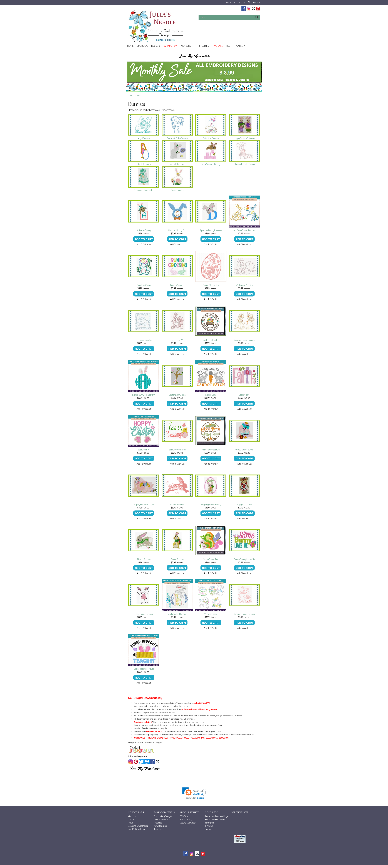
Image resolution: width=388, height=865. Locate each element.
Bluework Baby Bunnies (177, 138)
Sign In (228, 2)
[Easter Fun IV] (143, 430)
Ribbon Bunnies (144, 559)
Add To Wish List (144, 244)
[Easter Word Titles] (177, 430)
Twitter (208, 829)
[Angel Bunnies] (143, 125)
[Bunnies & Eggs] (143, 266)
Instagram (209, 822)
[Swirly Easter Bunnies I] (177, 595)
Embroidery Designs (149, 45)
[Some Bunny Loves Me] (244, 540)
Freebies (204, 45)
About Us (132, 816)
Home (130, 45)
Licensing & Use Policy (138, 825)
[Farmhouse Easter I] (210, 430)
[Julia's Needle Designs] (156, 26)
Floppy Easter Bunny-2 (144, 504)
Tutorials (157, 829)
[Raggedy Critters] (244, 485)
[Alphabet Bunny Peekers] (210, 211)
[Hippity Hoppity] (143, 151)
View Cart (256, 2)
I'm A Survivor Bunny (211, 164)
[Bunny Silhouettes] (210, 266)
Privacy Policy (185, 819)
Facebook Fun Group (215, 819)
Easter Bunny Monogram (143, 394)
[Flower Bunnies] (177, 485)
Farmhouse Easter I (210, 449)
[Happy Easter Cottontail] (244, 125)
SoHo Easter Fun (210, 559)
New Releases (160, 825)
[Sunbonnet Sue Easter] (143, 177)
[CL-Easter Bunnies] (244, 266)
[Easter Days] (210, 376)
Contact (131, 819)
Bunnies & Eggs (144, 285)
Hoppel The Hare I (177, 164)
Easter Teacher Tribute (144, 668)
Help (228, 45)
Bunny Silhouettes (211, 285)
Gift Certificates (239, 812)
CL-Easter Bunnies (244, 285)
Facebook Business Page (216, 816)
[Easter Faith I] (244, 376)
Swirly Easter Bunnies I (177, 614)
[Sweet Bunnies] (177, 177)
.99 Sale (218, 45)
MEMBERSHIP (187, 45)
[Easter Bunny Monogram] (143, 376)
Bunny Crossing (177, 285)
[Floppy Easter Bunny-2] (143, 485)
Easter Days (210, 394)
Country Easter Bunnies (244, 340)
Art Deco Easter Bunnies (244, 230)
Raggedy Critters (244, 504)
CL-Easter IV (177, 340)
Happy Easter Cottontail (244, 138)
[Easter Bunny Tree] (177, 376)
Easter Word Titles (177, 449)
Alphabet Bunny (144, 230)
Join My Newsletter (136, 829)
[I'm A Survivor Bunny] (210, 151)
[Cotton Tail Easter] (210, 321)
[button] (194, 793)
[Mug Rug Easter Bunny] (210, 485)
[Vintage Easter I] (210, 595)
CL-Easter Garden (143, 340)
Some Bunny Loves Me (244, 559)
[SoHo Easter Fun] (210, 540)
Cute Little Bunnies (211, 138)
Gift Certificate (239, 2)
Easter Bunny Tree (177, 394)
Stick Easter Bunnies (144, 614)
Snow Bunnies (177, 559)
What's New (170, 45)
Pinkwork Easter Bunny (244, 164)
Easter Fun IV (143, 449)
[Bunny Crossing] (177, 266)
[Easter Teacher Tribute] (143, 650)
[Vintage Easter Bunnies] (244, 595)
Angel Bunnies (143, 138)
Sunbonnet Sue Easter (144, 190)
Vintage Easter (210, 614)
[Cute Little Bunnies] (210, 125)
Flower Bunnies (177, 504)
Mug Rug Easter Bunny (211, 504)
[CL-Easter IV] (177, 321)
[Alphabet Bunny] (143, 211)
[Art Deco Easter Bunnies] (244, 211)
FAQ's (130, 822)
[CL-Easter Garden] (143, 321)
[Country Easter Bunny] (244, 321)
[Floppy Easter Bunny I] (244, 430)
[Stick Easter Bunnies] (143, 595)
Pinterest (209, 825)
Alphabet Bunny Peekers (211, 230)
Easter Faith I (244, 394)
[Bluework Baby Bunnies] (177, 125)
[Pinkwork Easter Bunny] (244, 151)
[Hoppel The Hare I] (177, 151)
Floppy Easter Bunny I (244, 449)
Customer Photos (162, 819)
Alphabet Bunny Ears (177, 230)
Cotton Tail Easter (211, 340)
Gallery (240, 45)
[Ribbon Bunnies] (143, 540)
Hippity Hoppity (144, 164)
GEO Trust (184, 816)
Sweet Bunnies (177, 190)
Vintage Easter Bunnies (244, 614)
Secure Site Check (187, 822)
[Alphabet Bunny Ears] (177, 211)
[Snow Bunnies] (177, 540)
